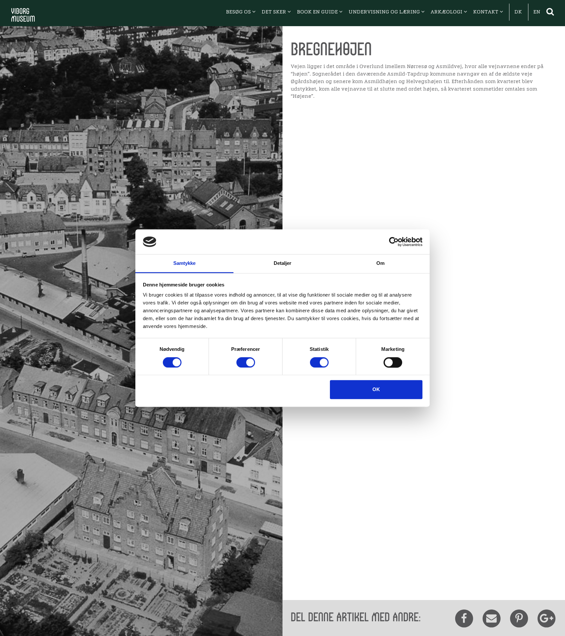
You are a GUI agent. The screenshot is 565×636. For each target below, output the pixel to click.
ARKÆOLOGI (447, 12)
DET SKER (274, 12)
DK (518, 12)
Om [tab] (380, 263)
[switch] (245, 362)
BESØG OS (239, 12)
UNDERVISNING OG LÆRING (385, 12)
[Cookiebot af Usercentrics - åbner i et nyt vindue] (393, 242)
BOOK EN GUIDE (318, 12)
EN (536, 12)
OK (376, 389)
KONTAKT (486, 12)
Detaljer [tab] (283, 263)
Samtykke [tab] (184, 263)
